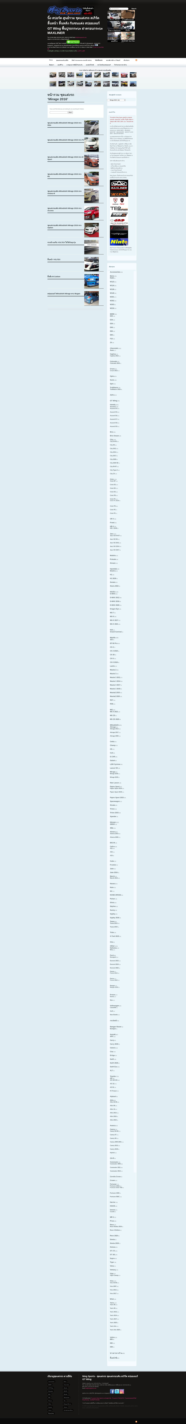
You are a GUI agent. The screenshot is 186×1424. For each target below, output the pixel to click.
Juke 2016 (114, 872)
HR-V (112, 526)
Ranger (112, 985)
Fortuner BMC (115, 1196)
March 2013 (114, 878)
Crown (112, 1180)
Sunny (112, 910)
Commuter (114, 1162)
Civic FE (113, 509)
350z (111, 828)
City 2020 (113, 459)
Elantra (112, 571)
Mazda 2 (113, 670)
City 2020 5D (114, 463)
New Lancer (114, 783)
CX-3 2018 (114, 651)
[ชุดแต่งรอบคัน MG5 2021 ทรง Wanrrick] (124, 84)
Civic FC (113, 499)
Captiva (113, 354)
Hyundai (113, 569)
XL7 (111, 1070)
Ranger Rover (115, 1027)
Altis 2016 (113, 1116)
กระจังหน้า (113, 1020)
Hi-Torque (113, 1091)
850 (111, 1339)
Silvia (112, 902)
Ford (112, 955)
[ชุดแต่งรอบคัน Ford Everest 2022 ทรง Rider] (61, 75)
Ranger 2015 (114, 987)
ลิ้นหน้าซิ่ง (114, 1358)
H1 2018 (113, 578)
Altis (112, 1100)
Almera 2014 (114, 833)
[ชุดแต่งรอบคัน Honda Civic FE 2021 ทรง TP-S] (61, 84)
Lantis (112, 666)
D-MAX (112, 594)
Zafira (112, 395)
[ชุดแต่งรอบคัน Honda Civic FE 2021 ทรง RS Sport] (79, 84)
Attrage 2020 (114, 736)
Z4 (111, 342)
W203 (112, 304)
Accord (112, 406)
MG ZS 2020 (114, 719)
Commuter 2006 (115, 1164)
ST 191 (112, 1254)
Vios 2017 (113, 1293)
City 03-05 (113, 441)
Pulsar (112, 899)
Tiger (112, 1262)
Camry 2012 (114, 1145)
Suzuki (113, 1034)
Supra (112, 1258)
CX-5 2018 (114, 662)
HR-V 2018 (113, 528)
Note (112, 887)
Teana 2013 (113, 923)
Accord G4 (113, 408)
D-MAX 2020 (114, 605)
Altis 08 (112, 1105)
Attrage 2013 (114, 729)
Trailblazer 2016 (115, 389)
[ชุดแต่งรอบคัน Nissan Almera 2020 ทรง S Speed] (124, 75)
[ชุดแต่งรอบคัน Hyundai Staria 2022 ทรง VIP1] (97, 75)
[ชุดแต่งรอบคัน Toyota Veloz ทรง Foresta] (53, 75)
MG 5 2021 (114, 711)
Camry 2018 (114, 1149)
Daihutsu (113, 948)
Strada (112, 805)
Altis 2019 (113, 1120)
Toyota (113, 1076)
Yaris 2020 (113, 1322)
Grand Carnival (116, 632)
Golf (111, 1011)
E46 (111, 327)
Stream (112, 563)
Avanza (112, 1125)
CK (111, 749)
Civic (112, 479)
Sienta (112, 1239)
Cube (112, 861)
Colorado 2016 (115, 363)
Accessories (115, 272)
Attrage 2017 (114, 732)
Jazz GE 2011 (114, 543)
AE (111, 1078)
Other (112, 946)
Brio (111, 432)
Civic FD (113, 506)
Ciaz (111, 1051)
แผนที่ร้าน (60, 65)
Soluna (112, 1247)
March (112, 876)
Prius (112, 1221)
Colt (111, 753)
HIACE (112, 1206)
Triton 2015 (114, 813)
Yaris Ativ (113, 1326)
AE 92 (112, 1087)
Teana (112, 921)
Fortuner (113, 1184)
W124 (112, 285)
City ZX (112, 473)
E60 (111, 331)
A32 (111, 852)
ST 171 (112, 1251)
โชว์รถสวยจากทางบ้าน (120, 65)
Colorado (113, 361)
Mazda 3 (113, 673)
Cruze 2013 (114, 370)
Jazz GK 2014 (114, 546)
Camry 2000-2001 (115, 1142)
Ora (111, 942)
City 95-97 (113, 466)
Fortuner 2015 (114, 1186)
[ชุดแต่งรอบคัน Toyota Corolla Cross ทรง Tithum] (133, 75)
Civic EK (113, 488)
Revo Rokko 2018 (116, 1226)
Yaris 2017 (113, 1319)
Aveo (112, 350)
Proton (112, 995)
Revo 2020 (114, 1236)
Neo (111, 1000)
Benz (112, 276)
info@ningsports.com (81, 37)
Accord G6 (113, 415)
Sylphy (112, 914)
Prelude (113, 559)
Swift (112, 1059)
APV (111, 1036)
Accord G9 (113, 426)
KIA (111, 630)
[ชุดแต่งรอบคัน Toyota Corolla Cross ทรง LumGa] (133, 84)
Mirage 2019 (114, 777)
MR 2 (112, 1217)
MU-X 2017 (114, 620)
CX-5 (112, 658)
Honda (112, 405)
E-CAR (112, 757)
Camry (112, 1129)
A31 (111, 848)
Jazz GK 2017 (114, 550)
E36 (111, 323)
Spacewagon (115, 801)
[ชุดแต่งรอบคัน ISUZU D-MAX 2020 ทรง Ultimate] (106, 84)
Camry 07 (113, 1134)
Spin (111, 384)
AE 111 (112, 1083)
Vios (111, 1281)
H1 (111, 574)
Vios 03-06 (113, 1282)
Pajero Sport (115, 786)
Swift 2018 (114, 1063)
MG (111, 710)
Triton (112, 809)
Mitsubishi (114, 725)
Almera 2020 (114, 837)
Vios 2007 (113, 1286)
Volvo (112, 1337)
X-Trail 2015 (114, 936)
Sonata (112, 582)
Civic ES (113, 492)
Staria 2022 (114, 586)
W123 (112, 282)
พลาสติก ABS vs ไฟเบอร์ (113, 60)
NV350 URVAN (115, 895)
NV (111, 891)
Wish (112, 1299)
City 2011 (113, 448)
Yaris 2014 (113, 1315)
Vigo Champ (114, 1275)
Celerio (112, 1048)
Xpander (113, 816)
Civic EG (113, 484)
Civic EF (113, 481)
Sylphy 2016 (114, 918)
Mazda (112, 638)
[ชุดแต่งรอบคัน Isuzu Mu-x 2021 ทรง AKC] (106, 75)
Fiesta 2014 (114, 973)
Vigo (111, 1273)
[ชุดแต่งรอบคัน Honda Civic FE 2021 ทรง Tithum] (88, 84)
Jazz (111, 534)
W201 (112, 297)
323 (111, 639)
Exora (112, 996)
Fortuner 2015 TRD (116, 1187)
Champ (112, 745)
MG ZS (112, 715)
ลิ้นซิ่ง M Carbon (53, 277)
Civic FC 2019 (114, 500)
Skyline (113, 906)
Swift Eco (113, 1067)
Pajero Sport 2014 (116, 788)
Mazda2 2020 (115, 696)
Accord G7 (113, 419)
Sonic (112, 380)
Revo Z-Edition (115, 1230)
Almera (112, 832)
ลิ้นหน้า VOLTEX (53, 259)
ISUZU (112, 592)
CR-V (112, 519)
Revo (112, 1225)
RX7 (111, 700)
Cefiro (112, 846)
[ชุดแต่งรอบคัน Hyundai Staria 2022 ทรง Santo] (53, 84)
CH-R (112, 1158)
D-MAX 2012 (114, 597)
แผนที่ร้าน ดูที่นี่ (81, 51)
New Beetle (114, 1014)
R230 (112, 278)
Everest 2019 (114, 964)
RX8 (111, 704)
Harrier (112, 1202)
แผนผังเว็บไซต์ (90, 65)
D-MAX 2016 (114, 601)
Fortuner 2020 (114, 1193)
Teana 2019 (113, 927)
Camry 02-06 (114, 1131)
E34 (111, 320)
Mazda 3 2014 (115, 681)
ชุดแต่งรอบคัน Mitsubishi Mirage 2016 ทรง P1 (65, 140)
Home (51, 60)
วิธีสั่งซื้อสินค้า (99, 60)
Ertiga (112, 1055)
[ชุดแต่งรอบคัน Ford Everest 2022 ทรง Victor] (88, 75)
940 (111, 1343)
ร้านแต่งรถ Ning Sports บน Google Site (101, 1398)
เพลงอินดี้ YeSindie (95, 1400)
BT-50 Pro (114, 643)
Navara (112, 883)
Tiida (112, 932)
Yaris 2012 (113, 1312)
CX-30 (112, 655)
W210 (112, 308)
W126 (112, 289)
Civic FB (113, 495)
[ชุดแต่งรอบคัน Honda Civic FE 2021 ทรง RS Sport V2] (70, 84)
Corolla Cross (115, 1176)
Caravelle (113, 1007)
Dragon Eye (114, 609)
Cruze (112, 369)
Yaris (112, 1303)
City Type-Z (114, 470)
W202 (112, 301)
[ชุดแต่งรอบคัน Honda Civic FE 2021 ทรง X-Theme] (97, 84)
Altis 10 (112, 1109)
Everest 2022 (114, 968)
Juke (112, 868)
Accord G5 (113, 412)
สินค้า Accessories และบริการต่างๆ (82, 60)
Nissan (113, 822)
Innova (112, 1210)
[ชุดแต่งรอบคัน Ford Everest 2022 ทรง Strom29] (70, 75)
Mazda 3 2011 (115, 677)
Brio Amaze (114, 436)
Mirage (112, 772)
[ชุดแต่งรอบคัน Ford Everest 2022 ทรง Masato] (79, 75)
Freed (112, 522)
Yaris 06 (112, 1304)
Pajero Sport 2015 (117, 797)
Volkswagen (114, 1006)
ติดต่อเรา (51, 65)
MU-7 (112, 613)
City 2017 (113, 455)
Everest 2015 (114, 960)
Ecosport (113, 957)
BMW (112, 314)
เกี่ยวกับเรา (127, 60)
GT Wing (113, 401)
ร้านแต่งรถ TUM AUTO (118, 1398)
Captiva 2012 (114, 356)
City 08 (112, 445)
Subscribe (136, 60)
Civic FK (113, 513)
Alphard (113, 1096)
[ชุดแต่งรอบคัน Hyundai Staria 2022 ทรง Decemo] (115, 75)
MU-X (112, 616)
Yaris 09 (112, 1308)
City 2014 (113, 452)
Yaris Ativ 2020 (115, 1330)
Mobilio (113, 555)
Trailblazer (114, 387)
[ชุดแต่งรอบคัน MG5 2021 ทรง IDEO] (115, 84)
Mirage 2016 (114, 773)
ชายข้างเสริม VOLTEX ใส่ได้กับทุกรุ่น (61, 242)
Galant (112, 760)
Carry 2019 (114, 1044)
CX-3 (112, 647)
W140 (112, 293)
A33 (111, 855)
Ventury (113, 1270)
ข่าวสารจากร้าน (116, 1353)
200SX (112, 824)
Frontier (113, 865)
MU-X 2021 (114, 624)
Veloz (112, 1266)
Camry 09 (113, 1138)
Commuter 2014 (115, 1171)
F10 (111, 339)
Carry (112, 1040)
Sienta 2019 (114, 1243)
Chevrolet (114, 348)
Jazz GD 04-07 (115, 535)
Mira (111, 950)
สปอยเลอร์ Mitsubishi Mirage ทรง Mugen (63, 294)
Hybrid (112, 1152)
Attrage (113, 727)
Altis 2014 (113, 1113)
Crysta (112, 1211)
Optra (112, 376)
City (111, 439)
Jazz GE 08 (114, 539)
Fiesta (112, 971)
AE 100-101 (114, 1080)
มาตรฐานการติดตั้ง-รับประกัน (74, 65)
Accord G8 (113, 423)
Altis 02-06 (113, 1102)
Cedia (112, 741)
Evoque (113, 1029)
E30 (111, 316)
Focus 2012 (114, 980)
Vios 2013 (113, 1290)
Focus (112, 978)
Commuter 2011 (115, 1167)
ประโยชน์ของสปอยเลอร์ (104, 65)
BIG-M (112, 843)
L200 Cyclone (115, 764)
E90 (111, 335)
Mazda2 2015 (115, 692)
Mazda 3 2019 (115, 689)
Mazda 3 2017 (115, 685)
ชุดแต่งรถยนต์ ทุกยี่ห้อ (62, 60)
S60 (111, 1347)
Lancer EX (114, 768)
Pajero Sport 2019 (116, 792)
